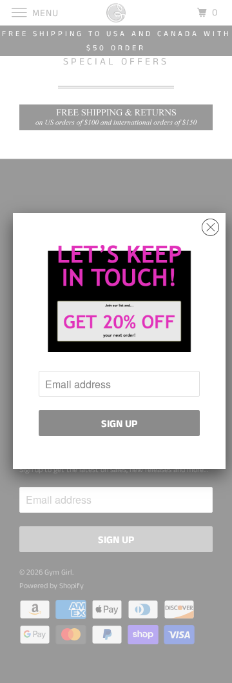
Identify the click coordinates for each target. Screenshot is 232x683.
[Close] (210, 224)
